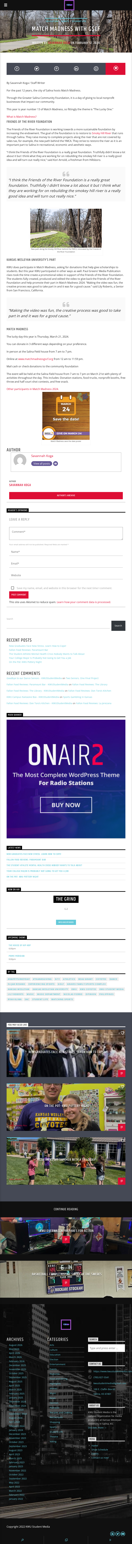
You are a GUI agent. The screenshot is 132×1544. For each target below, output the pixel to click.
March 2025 (15, 1389)
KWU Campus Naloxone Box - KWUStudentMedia (33, 696)
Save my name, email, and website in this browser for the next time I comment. (64, 588)
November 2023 (17, 1438)
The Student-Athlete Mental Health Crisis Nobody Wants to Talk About (47, 653)
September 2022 (18, 1478)
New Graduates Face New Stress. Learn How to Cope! (37, 645)
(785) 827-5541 (101, 1377)
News (53, 1398)
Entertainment (57, 1364)
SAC (27, 999)
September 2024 (18, 1413)
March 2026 (15, 1357)
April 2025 (14, 1385)
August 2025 (15, 1381)
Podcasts (54, 1407)
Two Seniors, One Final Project (82, 678)
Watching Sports (62, 999)
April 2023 (14, 1454)
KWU (74, 989)
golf (61, 984)
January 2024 (16, 1430)
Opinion (54, 1402)
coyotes (101, 979)
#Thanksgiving (42, 979)
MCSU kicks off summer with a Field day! (67, 1160)
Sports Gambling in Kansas (77, 696)
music (30, 994)
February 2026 (16, 1361)
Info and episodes (66, 922)
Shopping (55, 1422)
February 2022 (16, 1494)
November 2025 (17, 1369)
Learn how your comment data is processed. (84, 602)
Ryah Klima (15, 999)
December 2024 (17, 1401)
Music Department (48, 994)
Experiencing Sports (41, 984)
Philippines (106, 994)
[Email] (55, 463)
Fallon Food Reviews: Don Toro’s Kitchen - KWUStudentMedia (39, 703)
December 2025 (17, 1365)
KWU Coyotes (88, 989)
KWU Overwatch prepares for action (67, 1231)
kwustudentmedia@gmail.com (110, 1383)
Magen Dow (14, 1071)
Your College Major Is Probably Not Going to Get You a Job (40, 657)
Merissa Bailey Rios (18, 1125)
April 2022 (14, 1486)
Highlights (55, 1383)
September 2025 (18, 1377)
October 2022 (16, 1474)
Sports (53, 1426)
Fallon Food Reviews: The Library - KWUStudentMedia (35, 690)
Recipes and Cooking (61, 1412)
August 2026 (15, 1345)
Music (53, 1393)
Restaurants (56, 1417)
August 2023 (15, 1450)
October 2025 (16, 1373)
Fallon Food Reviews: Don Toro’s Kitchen (89, 690)
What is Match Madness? (22, 116)
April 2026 (14, 1353)
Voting (53, 1441)
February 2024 (16, 1426)
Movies (53, 1388)
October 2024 (16, 1409)
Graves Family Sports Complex (86, 984)
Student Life (79, 21)
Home (95, 1445)
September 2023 (18, 1446)
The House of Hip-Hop (20, 945)
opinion (91, 994)
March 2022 (15, 1490)
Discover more (96, 1427)
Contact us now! (100, 1457)
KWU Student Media (111, 989)
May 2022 (14, 1482)
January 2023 (16, 1466)
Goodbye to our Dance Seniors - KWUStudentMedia (34, 678)
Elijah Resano (16, 984)
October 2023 (16, 1442)
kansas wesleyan (18, 989)
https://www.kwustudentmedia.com (113, 1371)
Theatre (54, 1436)
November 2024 (17, 1405)
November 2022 (17, 1470)
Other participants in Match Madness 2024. (33, 389)
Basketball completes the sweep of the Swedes (67, 1274)
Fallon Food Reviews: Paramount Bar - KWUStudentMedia (37, 684)
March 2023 (15, 1458)
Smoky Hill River (101, 133)
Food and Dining (58, 1378)
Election (54, 1359)
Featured (13, 1032)
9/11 (57, 979)
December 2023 (17, 1434)
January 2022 (16, 1498)
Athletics (69, 979)
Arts (52, 1345)
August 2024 (15, 1417)
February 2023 (16, 1462)
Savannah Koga (59, 42)
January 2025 (16, 1397)
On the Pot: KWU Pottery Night (25, 661)
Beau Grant (85, 979)
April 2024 (14, 1421)
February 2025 (16, 1393)
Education (52, 21)
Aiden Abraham (16, 1179)
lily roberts (16, 994)
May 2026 (14, 1349)
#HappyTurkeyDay (19, 979)
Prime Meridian (17, 956)
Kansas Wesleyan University (50, 989)
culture (53, 1349)
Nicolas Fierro (73, 994)
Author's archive (66, 495)
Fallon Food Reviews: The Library (89, 684)
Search (10, 618)
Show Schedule (100, 1449)
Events (65, 21)
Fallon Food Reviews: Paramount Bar (28, 649)
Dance (113, 979)
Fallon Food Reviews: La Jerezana (93, 703)
